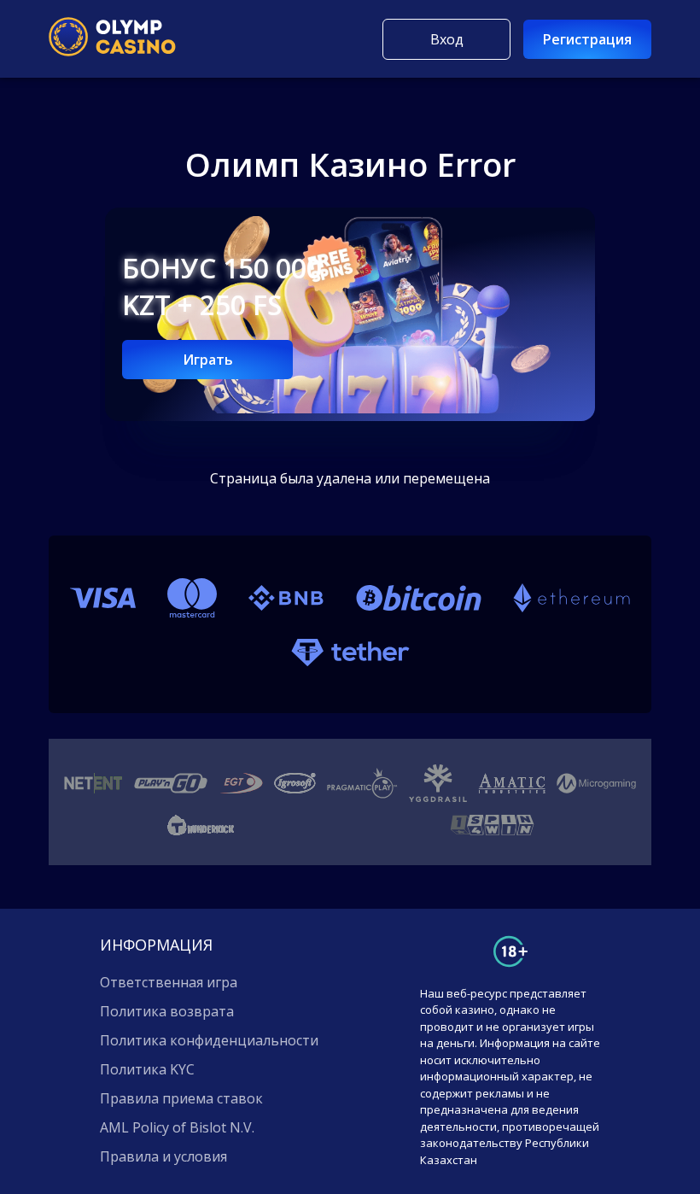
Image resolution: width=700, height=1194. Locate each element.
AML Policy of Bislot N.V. (177, 1127)
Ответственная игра (168, 982)
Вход (447, 39)
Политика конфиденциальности (209, 1040)
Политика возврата (167, 1011)
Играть (208, 359)
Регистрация (587, 39)
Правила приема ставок (181, 1098)
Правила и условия (163, 1156)
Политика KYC (147, 1069)
